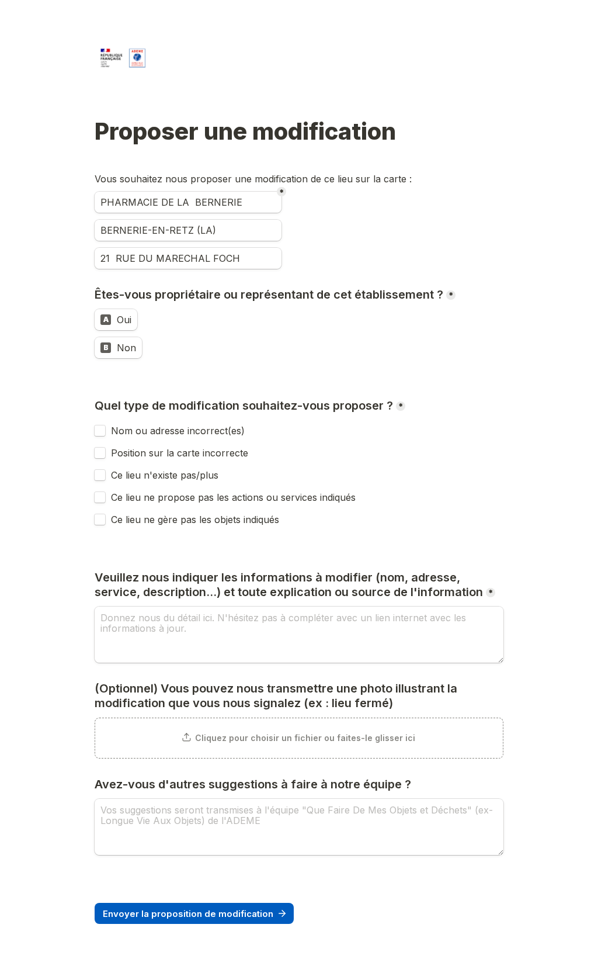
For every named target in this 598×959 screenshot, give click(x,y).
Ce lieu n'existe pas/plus (164, 475)
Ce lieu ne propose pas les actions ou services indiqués (235, 497)
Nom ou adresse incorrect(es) (178, 430)
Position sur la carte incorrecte (181, 453)
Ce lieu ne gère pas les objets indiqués (195, 519)
